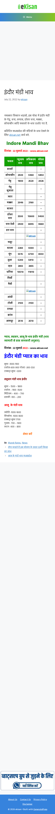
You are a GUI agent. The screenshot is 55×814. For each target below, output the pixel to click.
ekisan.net (15, 135)
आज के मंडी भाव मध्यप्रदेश (20, 456)
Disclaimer (27, 804)
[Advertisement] (27, 51)
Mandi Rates (14, 443)
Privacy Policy (40, 799)
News (25, 443)
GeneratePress (40, 809)
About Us (12, 799)
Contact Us (25, 799)
